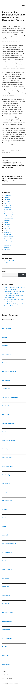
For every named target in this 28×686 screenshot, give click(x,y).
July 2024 (6, 247)
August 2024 (7, 245)
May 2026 (7, 201)
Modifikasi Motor (20, 150)
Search (4, 271)
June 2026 (7, 199)
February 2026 (8, 207)
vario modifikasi (6, 152)
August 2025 (7, 220)
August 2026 (7, 195)
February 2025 (8, 232)
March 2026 (7, 205)
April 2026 (7, 203)
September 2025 (8, 218)
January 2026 (8, 209)
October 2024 (8, 241)
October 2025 (8, 216)
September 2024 (8, 243)
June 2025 (7, 224)
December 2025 (8, 212)
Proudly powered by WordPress (11, 683)
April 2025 (7, 228)
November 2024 (8, 239)
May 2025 (6, 226)
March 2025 (7, 230)
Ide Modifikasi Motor (10, 261)
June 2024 (7, 249)
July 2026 (6, 197)
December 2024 (8, 236)
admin (6, 150)
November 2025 (8, 214)
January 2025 (7, 234)
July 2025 (6, 222)
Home (4, 671)
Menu (23, 5)
